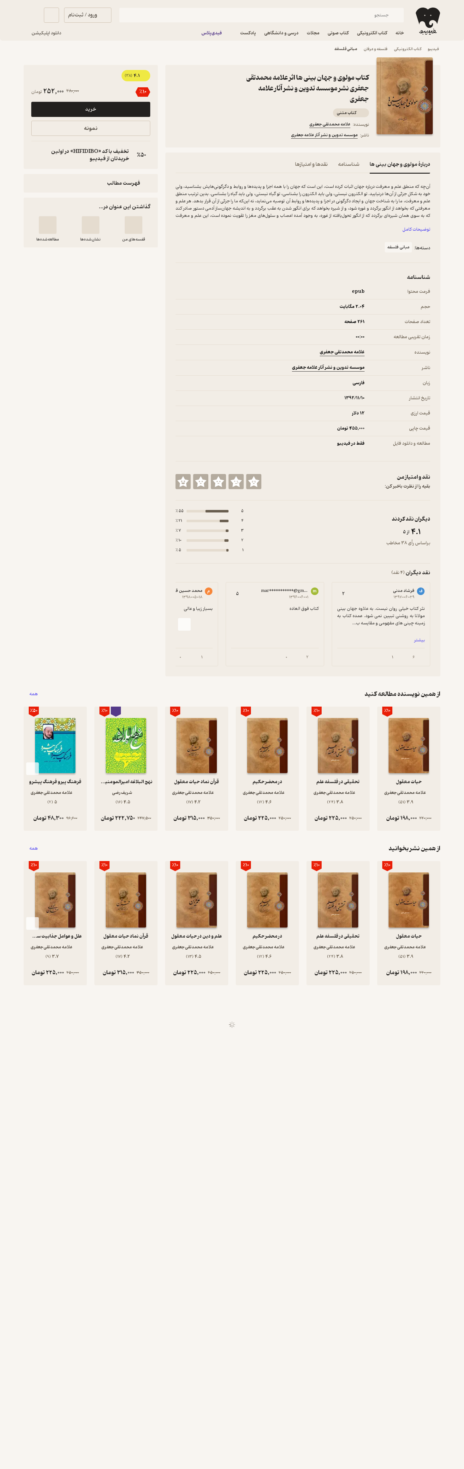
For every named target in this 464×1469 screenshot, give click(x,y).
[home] (427, 21)
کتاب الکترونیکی (407, 49)
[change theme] (31, 15)
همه (33, 694)
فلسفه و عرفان (376, 49)
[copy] (37, 155)
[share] (224, 136)
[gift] (209, 136)
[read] (48, 225)
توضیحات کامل (416, 229)
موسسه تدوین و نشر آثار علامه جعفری (324, 135)
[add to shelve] (133, 225)
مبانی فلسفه (346, 49)
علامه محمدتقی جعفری (329, 124)
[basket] (51, 15)
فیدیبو (433, 49)
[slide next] (184, 624)
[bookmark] (194, 136)
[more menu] (179, 136)
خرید (90, 109)
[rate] (253, 481)
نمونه (91, 128)
